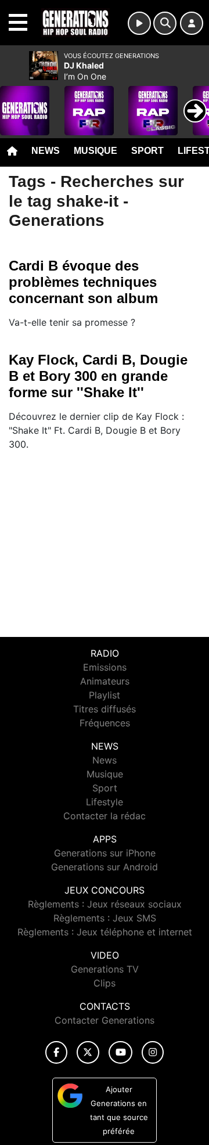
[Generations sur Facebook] (56, 1052)
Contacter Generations (104, 1020)
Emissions (105, 667)
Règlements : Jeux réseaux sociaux (105, 904)
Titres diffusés (104, 709)
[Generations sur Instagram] (153, 1052)
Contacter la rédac (104, 816)
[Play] (15, 102)
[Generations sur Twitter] (88, 1052)
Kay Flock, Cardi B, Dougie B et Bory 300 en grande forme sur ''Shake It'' (98, 376)
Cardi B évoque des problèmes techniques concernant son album (83, 282)
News (45, 151)
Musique (95, 151)
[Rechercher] (164, 23)
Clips (104, 983)
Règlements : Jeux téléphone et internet (104, 932)
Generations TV (105, 969)
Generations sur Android (104, 867)
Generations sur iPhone (105, 853)
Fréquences (105, 723)
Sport (147, 151)
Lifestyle (104, 802)
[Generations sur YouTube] (120, 1052)
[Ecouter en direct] (139, 23)
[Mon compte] (191, 23)
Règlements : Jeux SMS (104, 918)
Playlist (104, 695)
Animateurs (104, 681)
